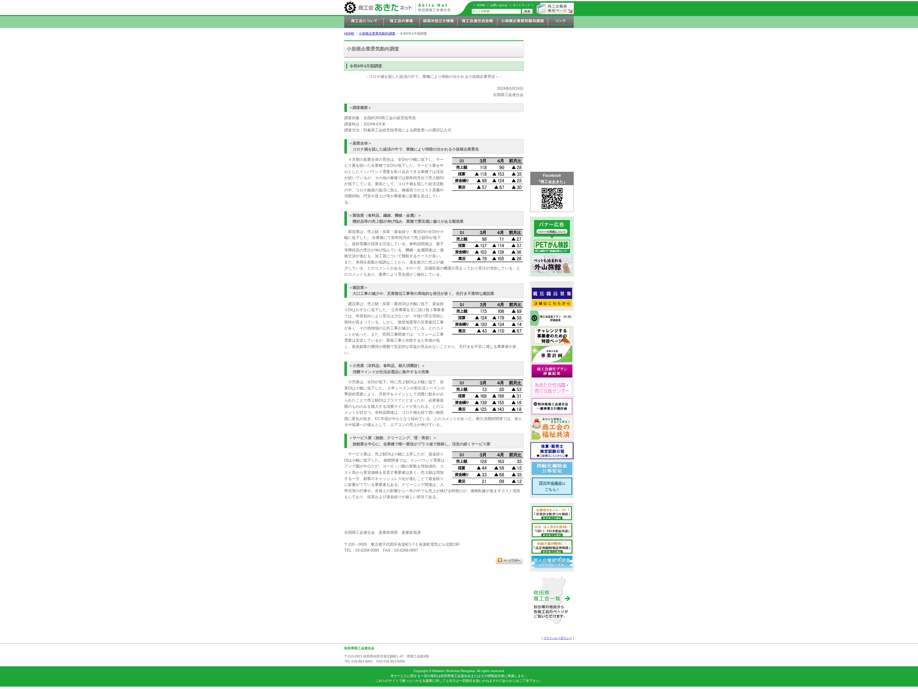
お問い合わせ (499, 5)
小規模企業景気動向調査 (522, 22)
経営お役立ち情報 (439, 22)
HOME (481, 5)
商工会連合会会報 (477, 22)
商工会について (364, 22)
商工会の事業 (402, 22)
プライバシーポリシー (557, 638)
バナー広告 (552, 229)
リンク (561, 22)
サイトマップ (521, 5)
